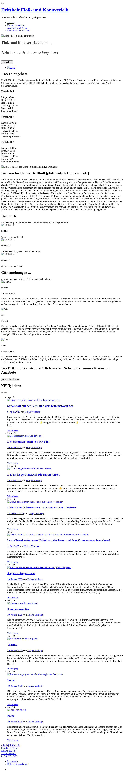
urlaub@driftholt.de (10, 745)
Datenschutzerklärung (17, 764)
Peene (10, 715)
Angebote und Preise (17, 28)
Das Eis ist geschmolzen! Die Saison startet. (33, 474)
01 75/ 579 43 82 (9, 756)
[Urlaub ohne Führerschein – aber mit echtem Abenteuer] (35, 501)
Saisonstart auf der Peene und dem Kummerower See (40, 405)
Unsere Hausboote (16, 25)
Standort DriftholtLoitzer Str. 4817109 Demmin (9, 751)
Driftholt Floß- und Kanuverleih (35, 10)
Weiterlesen (12, 430)
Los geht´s (7, 62)
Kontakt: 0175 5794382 (18, 30)
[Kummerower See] (22, 603)
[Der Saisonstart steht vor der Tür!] (24, 436)
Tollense (12, 644)
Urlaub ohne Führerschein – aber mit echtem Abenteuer (41, 507)
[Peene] (16, 710)
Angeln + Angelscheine (21, 573)
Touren (10, 22)
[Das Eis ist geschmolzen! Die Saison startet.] (29, 468)
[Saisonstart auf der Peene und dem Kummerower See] (33, 400)
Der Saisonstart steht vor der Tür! (28, 441)
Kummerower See (18, 609)
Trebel (11, 680)
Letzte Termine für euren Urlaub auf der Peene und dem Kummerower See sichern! (58, 540)
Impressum (12, 761)
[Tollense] (22, 638)
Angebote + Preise (10, 379)
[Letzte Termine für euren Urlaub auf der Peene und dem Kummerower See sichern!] (48, 534)
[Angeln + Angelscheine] (39, 567)
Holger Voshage (32, 411)
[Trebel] (35, 674)
